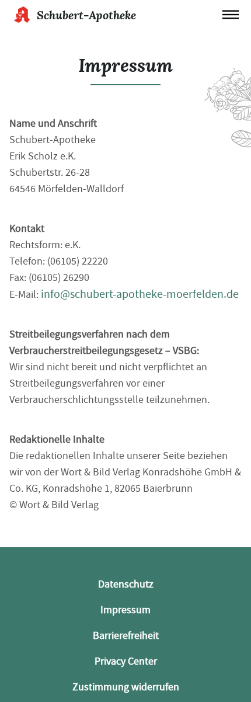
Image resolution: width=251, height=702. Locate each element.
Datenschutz (126, 584)
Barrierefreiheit (126, 635)
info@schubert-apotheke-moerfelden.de (140, 294)
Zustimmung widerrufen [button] (125, 687)
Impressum (125, 610)
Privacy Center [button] (126, 661)
